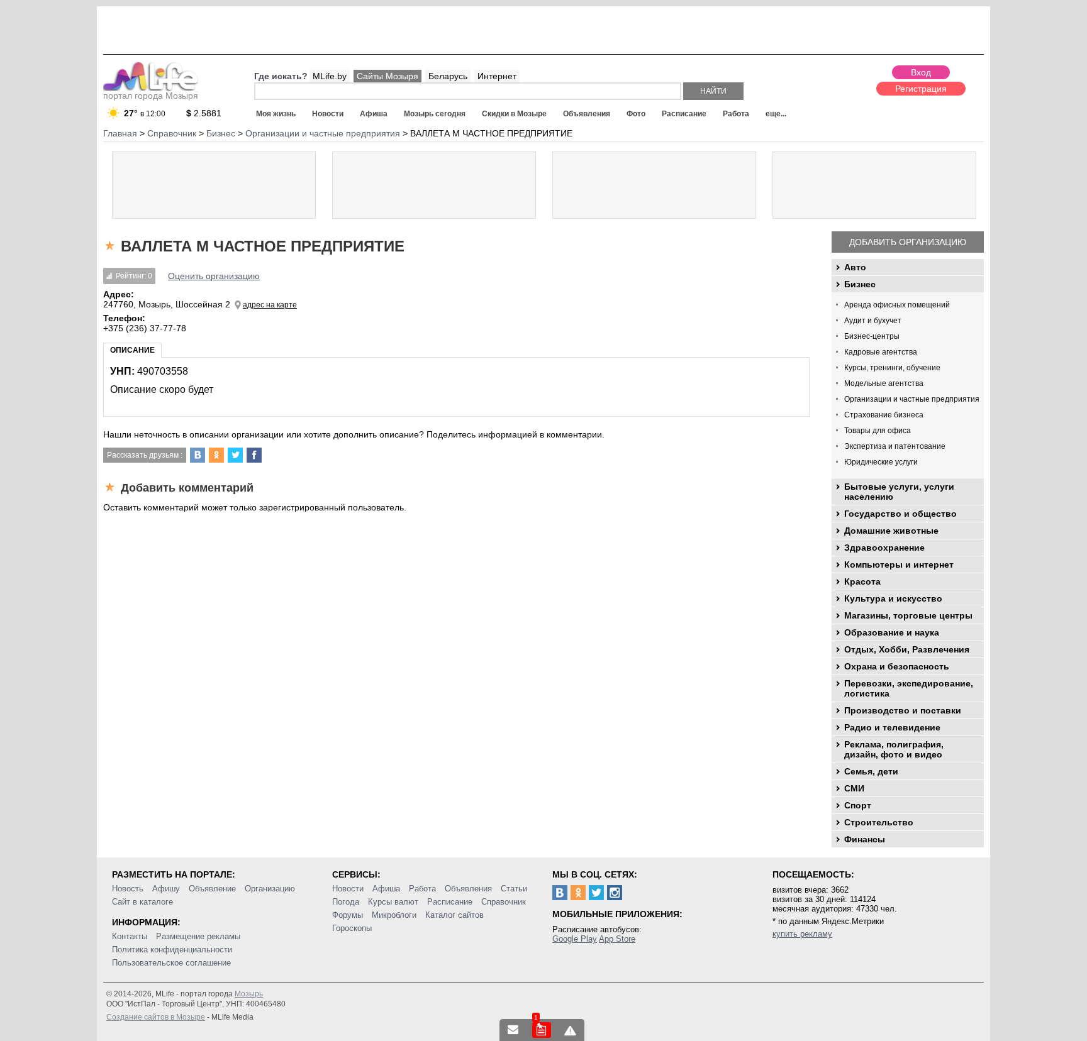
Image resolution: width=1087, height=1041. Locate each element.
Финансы (864, 839)
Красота (862, 581)
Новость (127, 888)
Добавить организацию (907, 242)
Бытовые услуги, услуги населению (899, 492)
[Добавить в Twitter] (235, 455)
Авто (855, 267)
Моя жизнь (276, 113)
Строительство (878, 822)
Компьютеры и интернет (899, 564)
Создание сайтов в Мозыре (155, 1017)
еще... (776, 113)
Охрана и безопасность (896, 666)
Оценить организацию (214, 276)
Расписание (684, 113)
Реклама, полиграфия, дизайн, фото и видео (894, 749)
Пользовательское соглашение (171, 962)
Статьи (514, 888)
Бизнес (860, 284)
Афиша (373, 113)
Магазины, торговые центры (908, 615)
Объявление (212, 888)
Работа (736, 113)
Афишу (166, 888)
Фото (636, 113)
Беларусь (447, 76)
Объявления (586, 113)
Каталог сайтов (454, 915)
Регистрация (921, 89)
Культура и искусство (893, 598)
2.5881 (203, 113)
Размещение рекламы (198, 936)
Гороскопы (352, 928)
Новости (327, 113)
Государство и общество (900, 514)
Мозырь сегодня (434, 113)
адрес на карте (270, 304)
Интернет (496, 76)
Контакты (129, 936)
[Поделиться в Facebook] (254, 455)
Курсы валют (393, 901)
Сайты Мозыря (387, 76)
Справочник (503, 901)
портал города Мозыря (150, 96)
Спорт (857, 805)
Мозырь (249, 993)
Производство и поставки (902, 710)
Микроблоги (394, 915)
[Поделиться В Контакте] (197, 455)
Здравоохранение (884, 548)
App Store (617, 939)
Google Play (574, 939)
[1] (541, 1030)
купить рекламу (802, 934)
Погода (345, 901)
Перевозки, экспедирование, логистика (908, 688)
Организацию (270, 888)
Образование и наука (891, 632)
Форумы (347, 915)
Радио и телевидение (892, 727)
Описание (132, 350)
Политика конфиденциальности (172, 949)
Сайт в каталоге (142, 901)
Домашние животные (891, 531)
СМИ (854, 788)
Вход (921, 72)
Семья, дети (871, 771)
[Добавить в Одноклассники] (216, 455)
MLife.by (330, 76)
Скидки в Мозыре (514, 113)
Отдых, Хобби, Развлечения (906, 649)
